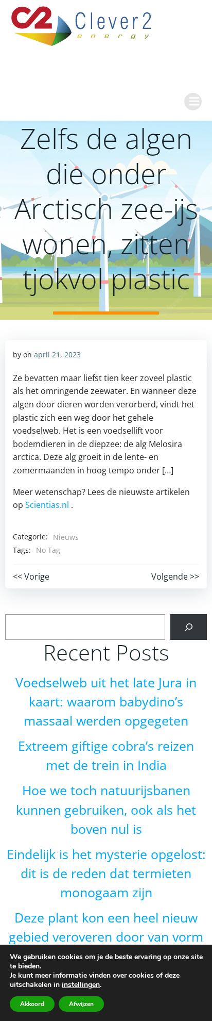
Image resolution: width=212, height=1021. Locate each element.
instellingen (81, 985)
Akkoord (32, 1004)
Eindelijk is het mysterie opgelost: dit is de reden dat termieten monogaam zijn (106, 873)
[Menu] (193, 101)
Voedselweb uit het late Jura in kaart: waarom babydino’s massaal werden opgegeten (106, 701)
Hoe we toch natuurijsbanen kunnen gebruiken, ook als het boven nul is (106, 809)
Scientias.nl (47, 505)
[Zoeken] (188, 626)
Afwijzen (81, 1004)
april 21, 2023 (57, 354)
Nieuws (66, 537)
